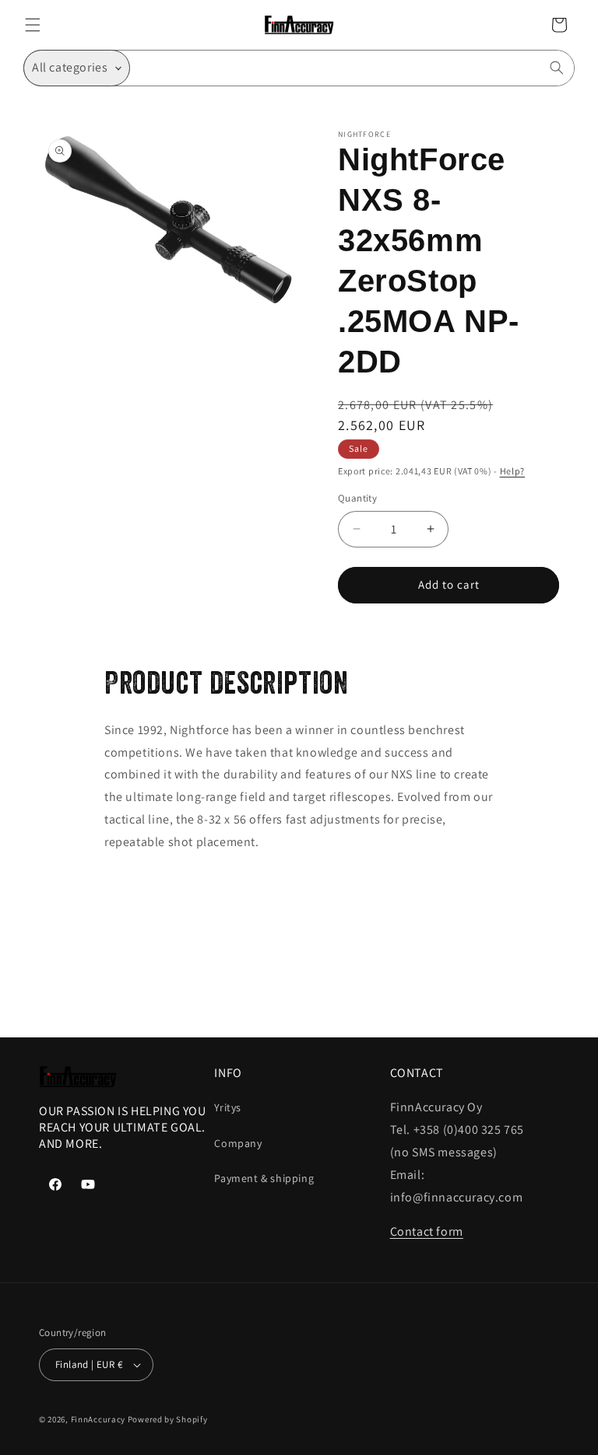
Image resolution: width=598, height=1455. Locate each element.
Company (238, 1143)
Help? (513, 471)
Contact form (426, 1231)
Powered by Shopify (168, 1419)
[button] (33, 25)
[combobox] (352, 68)
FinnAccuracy (98, 1419)
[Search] (557, 68)
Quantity (357, 498)
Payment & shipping (264, 1178)
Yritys (227, 1107)
